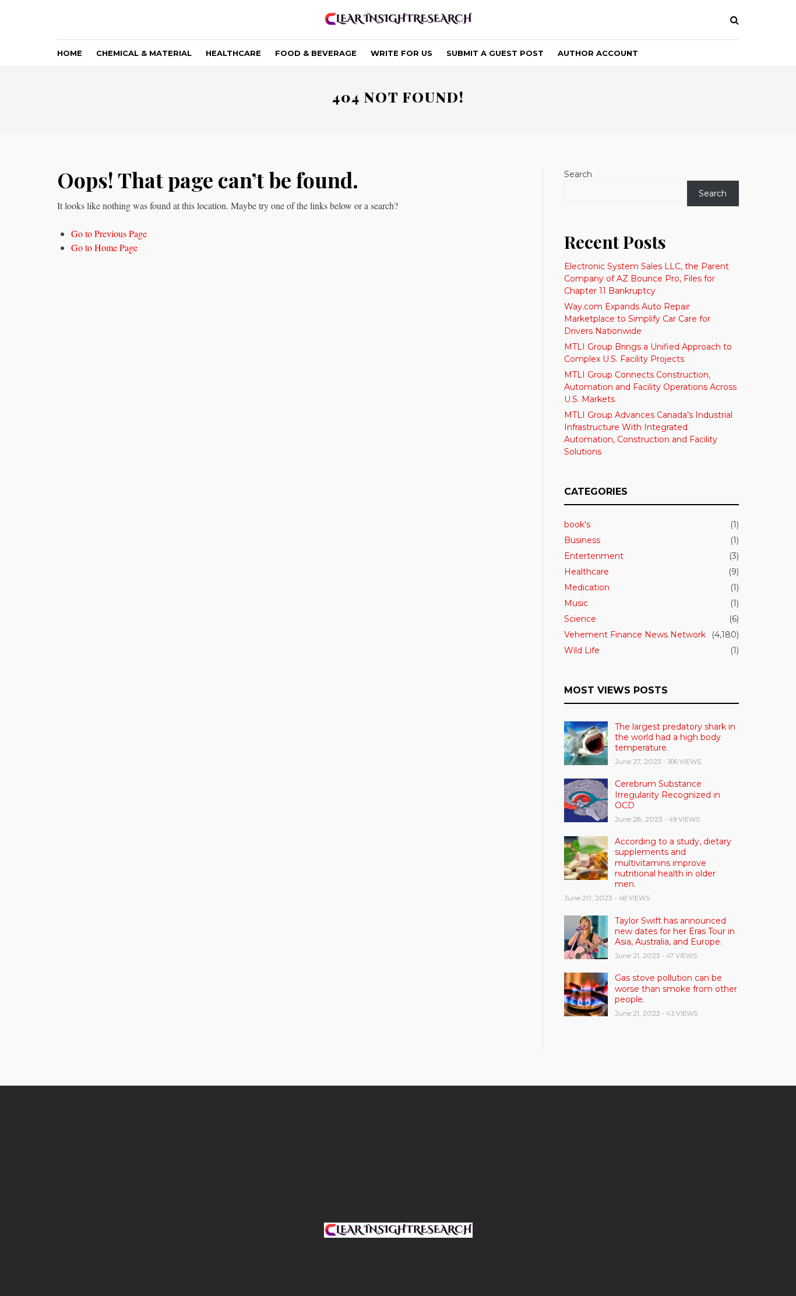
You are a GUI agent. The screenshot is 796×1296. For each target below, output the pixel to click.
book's (577, 524)
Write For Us (401, 53)
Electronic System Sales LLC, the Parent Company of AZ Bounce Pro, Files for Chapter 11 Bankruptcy (646, 278)
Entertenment (594, 556)
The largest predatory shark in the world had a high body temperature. (675, 737)
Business (582, 540)
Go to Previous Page (109, 233)
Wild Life (582, 650)
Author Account (598, 53)
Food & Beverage (316, 53)
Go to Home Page (104, 247)
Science (580, 619)
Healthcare (233, 53)
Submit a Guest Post (495, 53)
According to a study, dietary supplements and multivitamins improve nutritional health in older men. (673, 862)
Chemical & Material (144, 53)
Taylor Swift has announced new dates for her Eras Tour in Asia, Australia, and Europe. (675, 931)
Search (578, 174)
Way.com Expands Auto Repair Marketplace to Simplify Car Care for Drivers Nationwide (637, 318)
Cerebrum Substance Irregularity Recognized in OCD (667, 794)
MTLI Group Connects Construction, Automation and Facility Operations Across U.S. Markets (650, 386)
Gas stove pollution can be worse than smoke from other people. (676, 988)
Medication (587, 587)
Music (576, 603)
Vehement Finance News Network (635, 634)
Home (69, 53)
